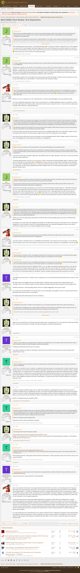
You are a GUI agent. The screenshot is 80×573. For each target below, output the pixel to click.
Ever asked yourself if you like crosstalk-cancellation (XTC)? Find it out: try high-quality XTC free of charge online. (27, 537)
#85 (77, 141)
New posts (3, 8)
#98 (77, 444)
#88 (77, 229)
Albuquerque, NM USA (7, 45)
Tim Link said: (17, 429)
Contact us (54, 567)
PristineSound (72, 544)
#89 (77, 249)
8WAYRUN (47, 571)
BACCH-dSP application (35, 160)
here (72, 12)
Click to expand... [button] (45, 43)
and (20, 110)
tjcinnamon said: (17, 302)
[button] (43, 6)
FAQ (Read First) (6, 6)
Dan (74, 532)
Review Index (23, 6)
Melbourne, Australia (6, 101)
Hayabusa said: (17, 361)
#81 (77, 28)
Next (26, 25)
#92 (77, 319)
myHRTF (7, 539)
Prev (4, 25)
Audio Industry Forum (20, 539)
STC (6, 555)
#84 (77, 114)
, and (22, 401)
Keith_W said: (17, 144)
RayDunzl (73, 548)
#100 (77, 485)
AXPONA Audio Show (19, 544)
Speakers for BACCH (12, 531)
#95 (77, 387)
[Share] (75, 28)
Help (75, 567)
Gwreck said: (16, 31)
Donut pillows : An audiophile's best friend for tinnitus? (22, 547)
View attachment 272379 (19, 472)
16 (22, 25)
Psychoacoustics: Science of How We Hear (24, 555)
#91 (77, 299)
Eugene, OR (8, 375)
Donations (48, 6)
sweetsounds (5, 22)
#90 (77, 275)
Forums (31, 6)
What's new (39, 6)
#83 (77, 84)
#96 (77, 405)
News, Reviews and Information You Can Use (27, 549)
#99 (77, 466)
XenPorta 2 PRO (34, 571)
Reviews (15, 6)
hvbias (7, 532)
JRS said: (15, 88)
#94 (77, 358)
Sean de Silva (8, 549)
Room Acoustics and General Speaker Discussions (26, 532)
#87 (77, 203)
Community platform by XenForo (31, 570)
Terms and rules (62, 567)
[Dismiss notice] (77, 12)
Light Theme (5, 567)
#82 (77, 57)
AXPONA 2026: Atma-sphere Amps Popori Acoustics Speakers (24, 543)
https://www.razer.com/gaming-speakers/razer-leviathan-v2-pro (30, 434)
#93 (77, 337)
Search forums (10, 8)
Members (56, 6)
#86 (77, 174)
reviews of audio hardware (29, 12)
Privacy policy (70, 567)
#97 (77, 426)
